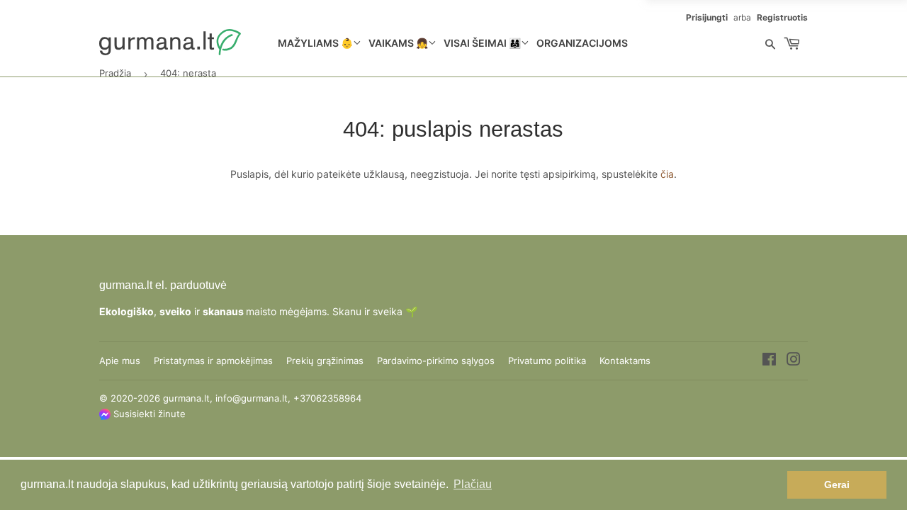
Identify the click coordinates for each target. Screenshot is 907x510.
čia (667, 174)
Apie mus (119, 360)
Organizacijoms (582, 43)
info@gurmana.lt (251, 398)
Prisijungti (707, 17)
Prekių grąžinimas (325, 360)
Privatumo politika (547, 360)
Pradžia (115, 73)
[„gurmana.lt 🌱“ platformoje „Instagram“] (794, 361)
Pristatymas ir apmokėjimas (213, 360)
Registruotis (782, 17)
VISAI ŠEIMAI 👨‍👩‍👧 (482, 43)
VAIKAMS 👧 (398, 43)
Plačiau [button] (473, 484)
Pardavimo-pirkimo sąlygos (436, 360)
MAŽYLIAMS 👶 (315, 43)
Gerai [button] (837, 484)
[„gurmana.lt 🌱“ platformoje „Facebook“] (769, 361)
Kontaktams (624, 360)
